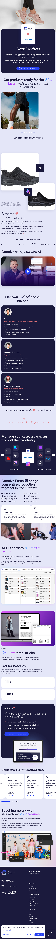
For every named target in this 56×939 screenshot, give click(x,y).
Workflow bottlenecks (12, 397)
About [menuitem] (30, 912)
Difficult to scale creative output (14, 366)
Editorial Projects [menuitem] (32, 888)
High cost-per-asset (11, 334)
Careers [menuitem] (31, 916)
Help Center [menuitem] (31, 901)
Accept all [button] (39, 934)
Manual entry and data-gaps (13, 394)
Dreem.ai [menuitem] (31, 922)
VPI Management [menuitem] (33, 890)
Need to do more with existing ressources (17, 399)
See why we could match (29, 68)
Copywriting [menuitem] (31, 886)
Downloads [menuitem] (31, 899)
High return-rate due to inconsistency (16, 329)
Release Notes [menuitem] (32, 905)
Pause (4, 648)
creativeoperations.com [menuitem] (34, 924)
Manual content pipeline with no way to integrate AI (19, 327)
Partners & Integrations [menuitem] (34, 903)
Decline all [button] (30, 934)
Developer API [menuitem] (32, 897)
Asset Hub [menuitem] (31, 875)
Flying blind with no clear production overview (18, 402)
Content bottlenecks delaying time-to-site (17, 358)
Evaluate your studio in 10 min (16, 734)
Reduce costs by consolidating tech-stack (17, 332)
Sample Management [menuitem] (33, 873)
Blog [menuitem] (30, 914)
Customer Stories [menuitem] (33, 918)
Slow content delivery (12, 324)
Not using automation (12, 391)
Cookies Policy (8, 930)
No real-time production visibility (14, 363)
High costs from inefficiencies (14, 368)
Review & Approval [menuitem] (33, 877)
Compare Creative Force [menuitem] (34, 880)
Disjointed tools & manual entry (14, 360)
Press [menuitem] (30, 920)
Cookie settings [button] (6, 934)
